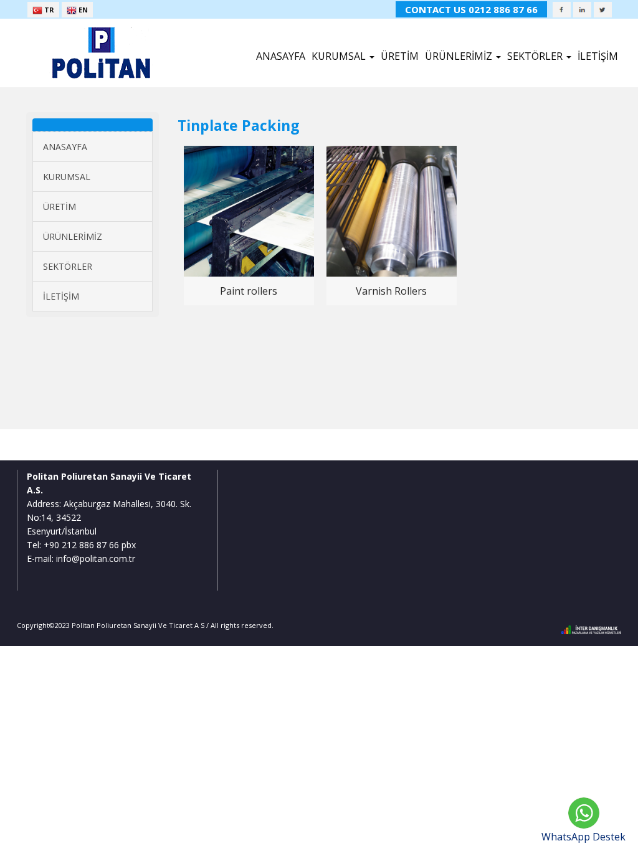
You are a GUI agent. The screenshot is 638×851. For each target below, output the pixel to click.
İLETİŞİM (598, 56)
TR (48, 9)
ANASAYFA (280, 56)
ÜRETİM (400, 56)
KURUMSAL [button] (340, 56)
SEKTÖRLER (67, 266)
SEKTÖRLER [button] (536, 56)
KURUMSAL (66, 177)
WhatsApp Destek (583, 837)
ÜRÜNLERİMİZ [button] (460, 56)
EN (82, 9)
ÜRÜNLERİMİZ (72, 236)
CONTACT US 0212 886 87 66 (471, 9)
